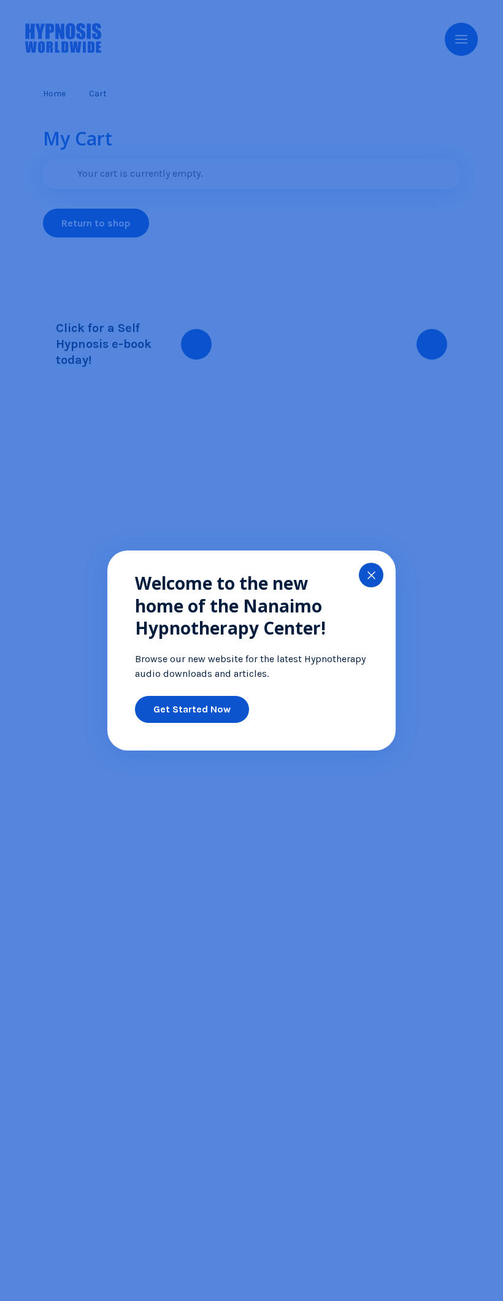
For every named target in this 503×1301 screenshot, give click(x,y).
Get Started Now (192, 709)
